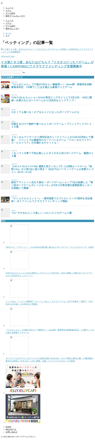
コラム (8, 11)
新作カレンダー (12, 29)
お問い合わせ (11, 432)
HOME (8, 427)
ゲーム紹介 (10, 13)
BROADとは (11, 429)
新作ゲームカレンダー (15, 16)
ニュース (9, 8)
